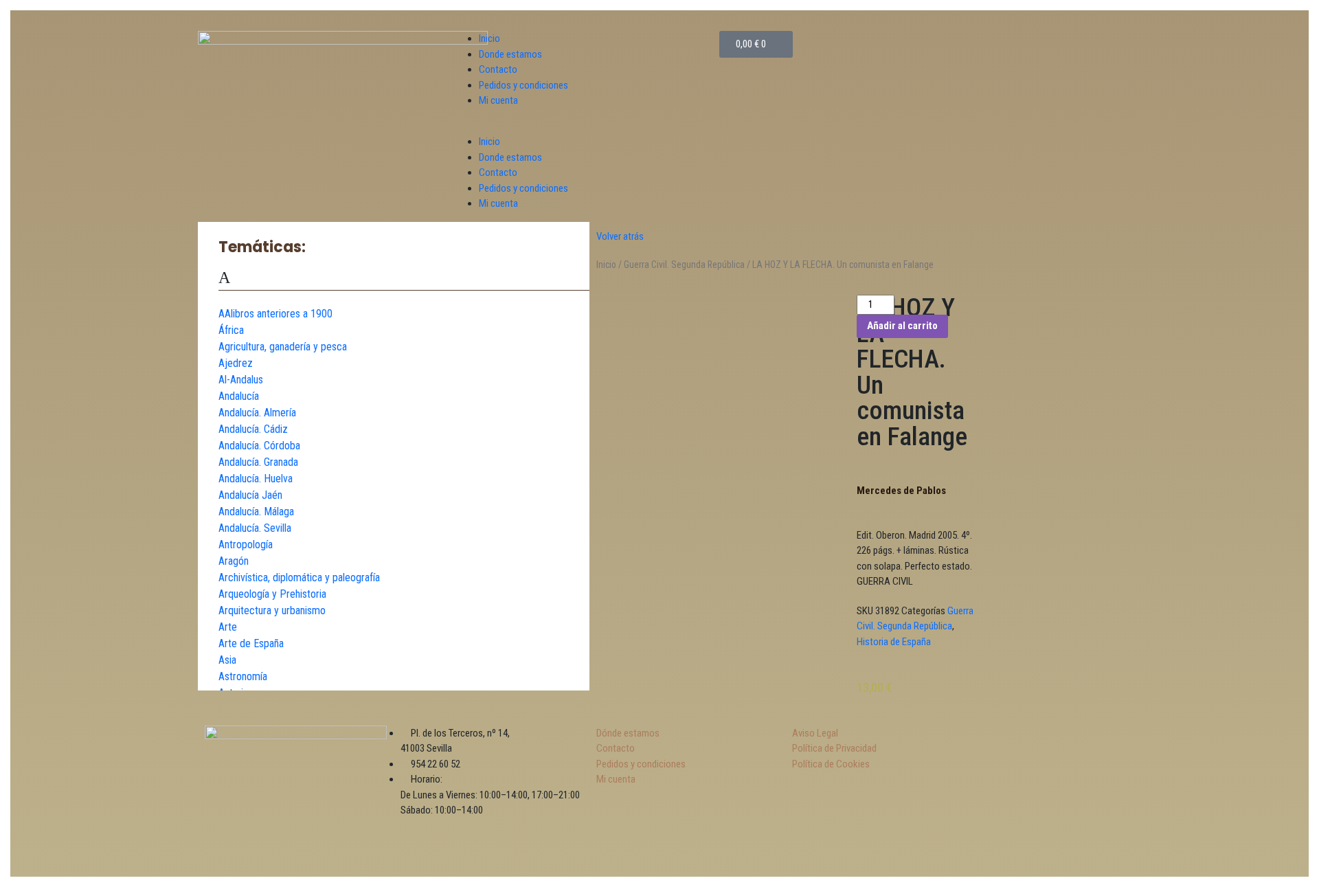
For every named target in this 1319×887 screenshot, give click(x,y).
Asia (227, 659)
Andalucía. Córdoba (259, 445)
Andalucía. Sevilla (254, 528)
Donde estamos (510, 54)
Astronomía (242, 676)
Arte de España (251, 643)
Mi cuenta (498, 100)
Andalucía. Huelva (255, 478)
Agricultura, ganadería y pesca (282, 346)
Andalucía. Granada (258, 462)
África (231, 330)
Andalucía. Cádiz (253, 429)
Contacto (498, 69)
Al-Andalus (240, 379)
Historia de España (894, 642)
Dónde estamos (628, 733)
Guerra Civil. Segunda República (684, 264)
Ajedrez (235, 363)
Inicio (489, 38)
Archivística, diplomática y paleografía (299, 577)
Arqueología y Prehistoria (272, 593)
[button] (588, 127)
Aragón (233, 561)
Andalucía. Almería (257, 412)
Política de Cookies (831, 764)
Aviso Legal (815, 733)
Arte (227, 626)
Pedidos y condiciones (523, 85)
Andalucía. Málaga (256, 511)
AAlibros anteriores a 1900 (275, 313)
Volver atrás (620, 236)
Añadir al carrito (902, 325)
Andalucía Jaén (250, 495)
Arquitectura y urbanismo (272, 610)
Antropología (245, 544)
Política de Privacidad (834, 748)
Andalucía (238, 396)
